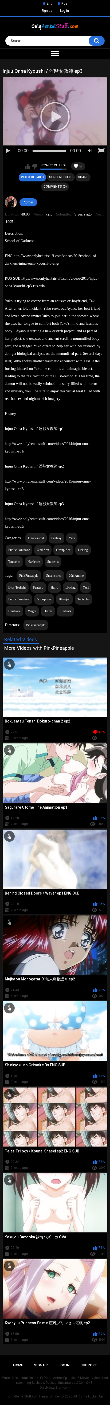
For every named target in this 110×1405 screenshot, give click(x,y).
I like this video (27, 166)
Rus (64, 3)
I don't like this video (34, 166)
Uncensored (36, 538)
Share (83, 177)
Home (18, 1365)
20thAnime (76, 576)
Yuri (72, 538)
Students (53, 562)
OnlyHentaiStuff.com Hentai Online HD (36, 1396)
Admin (28, 202)
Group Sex (63, 550)
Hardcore (34, 562)
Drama (48, 611)
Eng (49, 3)
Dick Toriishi (17, 587)
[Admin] (11, 202)
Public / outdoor (19, 550)
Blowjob (64, 599)
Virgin (32, 611)
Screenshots (61, 177)
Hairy (54, 587)
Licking (83, 550)
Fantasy (56, 538)
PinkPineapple (28, 576)
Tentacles (14, 562)
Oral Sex (43, 550)
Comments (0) (55, 186)
